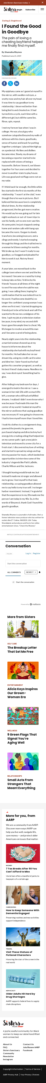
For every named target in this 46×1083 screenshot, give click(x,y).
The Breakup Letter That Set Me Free (22, 650)
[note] (22, 78)
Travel (9, 949)
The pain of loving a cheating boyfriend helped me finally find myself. (22, 42)
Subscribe (30, 9)
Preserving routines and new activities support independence (22, 919)
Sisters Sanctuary (11, 1050)
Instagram (8, 1059)
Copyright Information (13, 1069)
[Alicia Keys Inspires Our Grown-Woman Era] (23, 670)
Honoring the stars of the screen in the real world (22, 961)
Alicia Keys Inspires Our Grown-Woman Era (22, 693)
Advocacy (10, 991)
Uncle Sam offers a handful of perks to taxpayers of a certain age (22, 877)
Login (19, 9)
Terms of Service (32, 1069)
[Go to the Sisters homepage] (6, 9)
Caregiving (11, 907)
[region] (23, 578)
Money (9, 865)
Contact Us (28, 1044)
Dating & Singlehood (11, 20)
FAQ (5, 1047)
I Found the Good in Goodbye (21, 29)
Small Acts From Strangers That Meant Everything (21, 784)
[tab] (14, 572)
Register (36, 553)
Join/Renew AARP (31, 1047)
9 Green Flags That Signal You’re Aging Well (22, 738)
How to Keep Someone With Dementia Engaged (22, 912)
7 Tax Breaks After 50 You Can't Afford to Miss (21, 870)
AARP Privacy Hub (10, 1074)
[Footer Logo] (23, 1023)
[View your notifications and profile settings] (40, 572)
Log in (28, 553)
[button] (42, 9)
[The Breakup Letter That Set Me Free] (23, 629)
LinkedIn (16, 83)
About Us (7, 1044)
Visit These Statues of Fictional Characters (19, 954)
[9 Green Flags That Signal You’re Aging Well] (23, 716)
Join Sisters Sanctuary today (16, 3)
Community (8, 1053)
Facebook (4, 83)
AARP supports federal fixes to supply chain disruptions (22, 1002)
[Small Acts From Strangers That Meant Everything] (23, 761)
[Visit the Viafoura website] (35, 604)
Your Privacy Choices (29, 1074)
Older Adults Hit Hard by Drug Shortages (20, 995)
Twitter (10, 83)
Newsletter (8, 1056)
